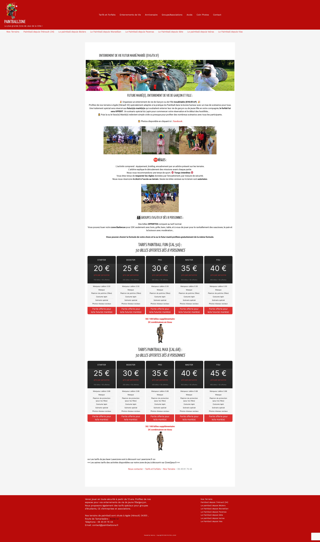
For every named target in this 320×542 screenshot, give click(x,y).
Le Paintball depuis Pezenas (139, 31)
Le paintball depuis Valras (200, 31)
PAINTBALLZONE (15, 22)
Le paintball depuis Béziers (72, 31)
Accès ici (114, 519)
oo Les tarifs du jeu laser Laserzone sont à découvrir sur (114, 459)
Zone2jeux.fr (171, 462)
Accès (189, 14)
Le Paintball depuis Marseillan (105, 31)
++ (178, 462)
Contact (217, 14)
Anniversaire (151, 14)
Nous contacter (135, 469)
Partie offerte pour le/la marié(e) (101, 418)
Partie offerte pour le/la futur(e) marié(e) (101, 310)
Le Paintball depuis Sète (170, 31)
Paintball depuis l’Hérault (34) (39, 31)
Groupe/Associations (172, 14)
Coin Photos (203, 14)
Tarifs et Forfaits (107, 14)
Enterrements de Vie (130, 14)
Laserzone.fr (146, 459)
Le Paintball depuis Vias (230, 31)
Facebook (177, 121)
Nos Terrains (12, 31)
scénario (131, 111)
